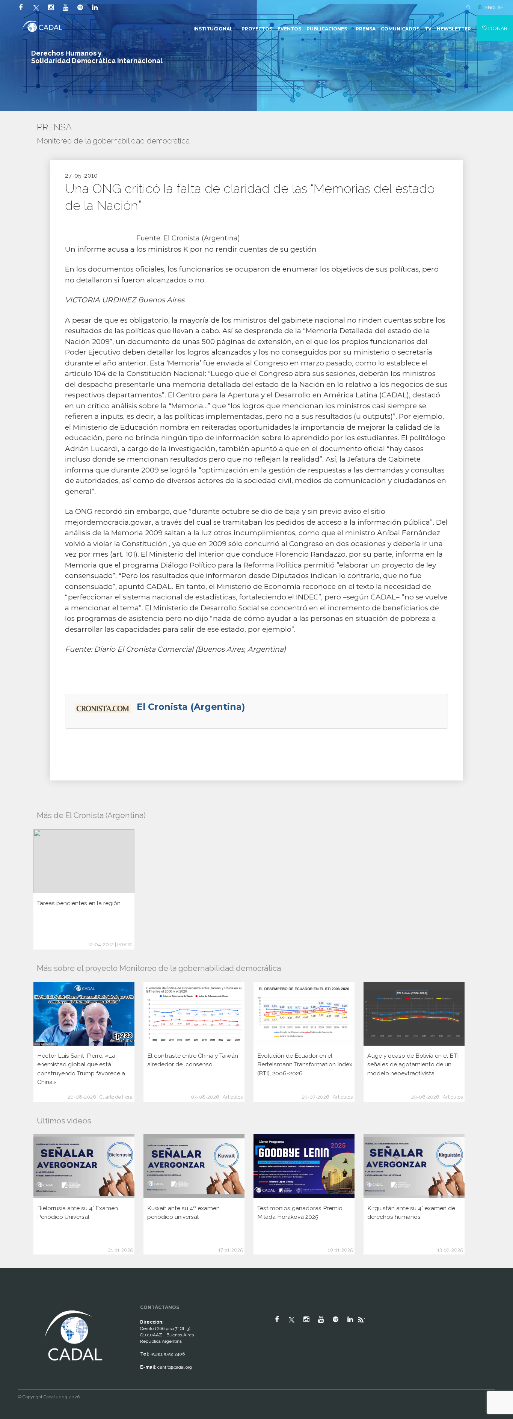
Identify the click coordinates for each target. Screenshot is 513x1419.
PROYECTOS (256, 29)
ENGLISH (494, 7)
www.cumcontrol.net (14, 1302)
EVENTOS (289, 29)
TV (428, 29)
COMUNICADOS (400, 29)
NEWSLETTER (454, 29)
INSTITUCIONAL (213, 29)
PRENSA (366, 29)
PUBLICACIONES (326, 29)
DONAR (497, 28)
